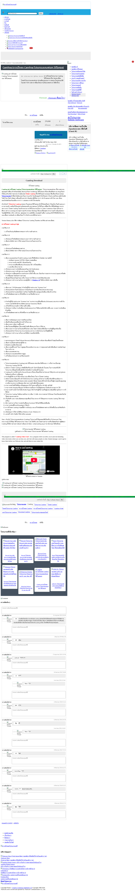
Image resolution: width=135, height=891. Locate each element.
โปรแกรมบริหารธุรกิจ (78, 80)
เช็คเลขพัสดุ (23, 44)
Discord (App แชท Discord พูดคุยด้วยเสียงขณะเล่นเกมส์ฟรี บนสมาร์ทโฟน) (10, 558)
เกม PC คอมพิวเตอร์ (77, 78)
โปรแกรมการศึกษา (77, 83)
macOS (53, 153)
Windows (43, 153)
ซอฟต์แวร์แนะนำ (83, 107)
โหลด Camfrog (52, 504)
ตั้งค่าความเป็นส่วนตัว (8, 886)
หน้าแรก (6, 17)
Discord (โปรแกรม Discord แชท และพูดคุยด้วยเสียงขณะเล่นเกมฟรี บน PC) (26, 558)
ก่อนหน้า (4, 823)
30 (14, 823)
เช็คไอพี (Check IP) (18, 42)
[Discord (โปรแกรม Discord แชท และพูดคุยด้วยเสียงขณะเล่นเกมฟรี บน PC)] (26, 544)
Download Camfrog (24, 512)
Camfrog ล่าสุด (58, 508)
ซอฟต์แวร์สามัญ (73, 107)
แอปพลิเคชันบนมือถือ (26, 37)
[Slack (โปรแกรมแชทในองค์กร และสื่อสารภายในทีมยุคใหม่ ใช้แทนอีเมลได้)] (58, 544)
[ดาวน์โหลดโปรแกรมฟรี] (9, 4)
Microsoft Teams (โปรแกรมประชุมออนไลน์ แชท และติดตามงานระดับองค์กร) (42, 556)
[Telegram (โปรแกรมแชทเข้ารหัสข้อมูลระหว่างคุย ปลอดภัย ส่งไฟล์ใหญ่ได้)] (10, 571)
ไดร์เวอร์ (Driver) (76, 92)
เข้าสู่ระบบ (60, 14)
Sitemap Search (75, 94)
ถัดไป (17, 823)
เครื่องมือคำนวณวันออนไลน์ (15, 48)
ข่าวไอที (6, 21)
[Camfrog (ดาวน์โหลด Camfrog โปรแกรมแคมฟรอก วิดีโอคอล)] (42, 573)
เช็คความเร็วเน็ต (73, 149)
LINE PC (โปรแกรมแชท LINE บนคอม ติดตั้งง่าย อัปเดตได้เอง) (58, 585)
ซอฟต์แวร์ (22, 35)
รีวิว (5, 23)
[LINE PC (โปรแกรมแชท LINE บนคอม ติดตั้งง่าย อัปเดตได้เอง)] (58, 572)
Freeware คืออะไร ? (56, 98)
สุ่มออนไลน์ (19, 46)
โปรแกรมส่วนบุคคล (77, 73)
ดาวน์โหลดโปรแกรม (56, 135)
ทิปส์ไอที (6, 25)
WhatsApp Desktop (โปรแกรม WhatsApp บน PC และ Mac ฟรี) (26, 588)
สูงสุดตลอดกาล (82, 113)
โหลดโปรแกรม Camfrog (10, 508)
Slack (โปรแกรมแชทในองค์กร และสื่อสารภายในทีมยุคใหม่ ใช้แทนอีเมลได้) (58, 558)
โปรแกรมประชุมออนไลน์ (40, 512)
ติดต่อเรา (7, 837)
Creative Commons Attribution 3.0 (22, 888)
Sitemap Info (75, 95)
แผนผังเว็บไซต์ (9, 842)
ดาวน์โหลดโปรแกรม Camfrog (43, 508)
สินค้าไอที (7, 27)
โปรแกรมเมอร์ (76, 85)
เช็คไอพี (82, 149)
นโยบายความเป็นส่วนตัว (24, 886)
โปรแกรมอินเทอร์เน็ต (17, 62)
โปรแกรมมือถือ (76, 87)
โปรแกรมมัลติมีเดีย (77, 76)
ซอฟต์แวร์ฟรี (81, 102)
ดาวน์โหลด (7, 19)
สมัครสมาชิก (52, 14)
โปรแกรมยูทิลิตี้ (76, 90)
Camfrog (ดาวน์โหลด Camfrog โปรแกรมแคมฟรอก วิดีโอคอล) (42, 586)
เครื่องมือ (6, 32)
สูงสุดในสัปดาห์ (73, 113)
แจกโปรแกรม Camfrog (9, 512)
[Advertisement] (42, 89)
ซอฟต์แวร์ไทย (72, 102)
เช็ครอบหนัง (7, 28)
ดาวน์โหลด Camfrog (25, 508)
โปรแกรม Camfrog (40, 504)
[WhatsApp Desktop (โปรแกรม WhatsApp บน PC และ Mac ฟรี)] (26, 574)
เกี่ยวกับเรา (7, 835)
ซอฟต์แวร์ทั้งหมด (77, 69)
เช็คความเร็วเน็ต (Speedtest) (20, 40)
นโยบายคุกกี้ (38, 886)
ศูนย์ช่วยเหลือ (8, 833)
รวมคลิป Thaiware (9, 30)
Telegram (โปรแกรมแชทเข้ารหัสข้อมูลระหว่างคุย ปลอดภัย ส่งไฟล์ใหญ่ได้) (10, 583)
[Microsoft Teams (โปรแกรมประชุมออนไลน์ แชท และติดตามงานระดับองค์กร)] (42, 543)
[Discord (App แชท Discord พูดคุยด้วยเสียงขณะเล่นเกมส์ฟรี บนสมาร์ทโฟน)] (10, 544)
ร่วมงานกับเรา (9, 840)
